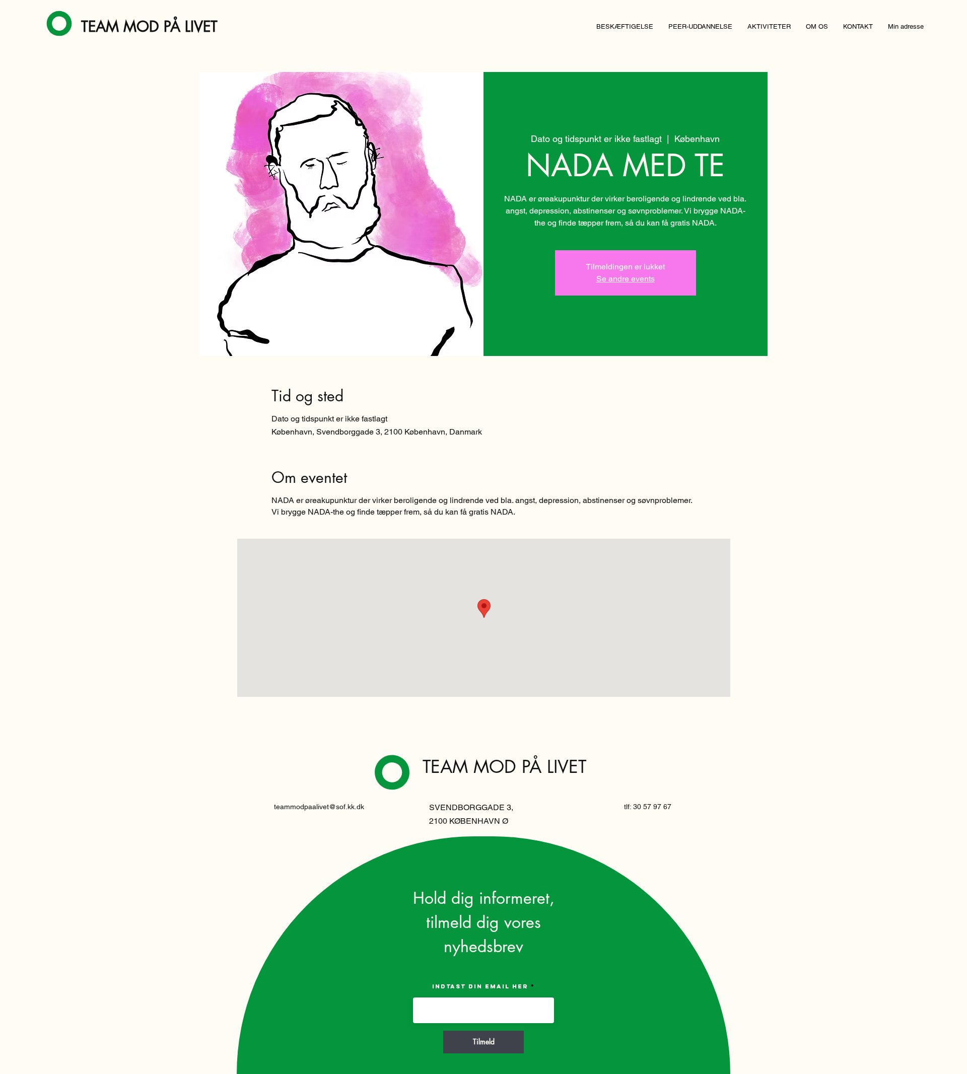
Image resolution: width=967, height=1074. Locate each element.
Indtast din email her (480, 986)
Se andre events (625, 278)
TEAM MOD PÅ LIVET (149, 26)
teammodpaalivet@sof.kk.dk (319, 807)
